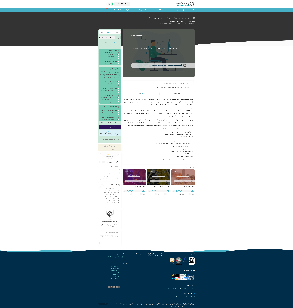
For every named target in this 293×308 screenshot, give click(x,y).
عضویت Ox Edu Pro (110, 117)
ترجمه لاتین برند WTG (110, 81)
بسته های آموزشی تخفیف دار (174, 289)
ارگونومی (111, 236)
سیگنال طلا (117, 272)
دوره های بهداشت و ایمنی (174, 18)
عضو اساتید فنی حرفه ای (109, 110)
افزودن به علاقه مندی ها (99, 22)
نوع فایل (118, 37)
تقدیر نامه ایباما (111, 61)
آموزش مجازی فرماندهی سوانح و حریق (185, 186)
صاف (100, 40)
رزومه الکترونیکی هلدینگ (114, 266)
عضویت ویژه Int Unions (109, 119)
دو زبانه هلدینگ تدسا (110, 52)
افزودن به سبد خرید (109, 127)
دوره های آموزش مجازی (187, 18)
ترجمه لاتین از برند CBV (109, 93)
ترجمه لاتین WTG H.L (110, 84)
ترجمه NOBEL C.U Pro (109, 91)
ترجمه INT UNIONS (110, 100)
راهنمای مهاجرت (116, 274)
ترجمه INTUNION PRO (109, 102)
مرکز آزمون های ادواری (114, 270)
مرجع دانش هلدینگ (115, 268)
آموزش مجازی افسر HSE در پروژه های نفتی (160, 186)
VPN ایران (190, 297)
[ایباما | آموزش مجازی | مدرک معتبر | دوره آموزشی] (183, 4)
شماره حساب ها (191, 289)
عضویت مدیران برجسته (110, 113)
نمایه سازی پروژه (111, 54)
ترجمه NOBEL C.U (110, 88)
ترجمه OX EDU (111, 95)
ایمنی (106, 236)
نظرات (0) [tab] (140, 93)
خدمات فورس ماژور (111, 63)
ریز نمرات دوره (111, 59)
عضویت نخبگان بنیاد (110, 108)
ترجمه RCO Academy (109, 97)
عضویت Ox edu (111, 115)
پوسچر (102, 236)
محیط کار (142, 102)
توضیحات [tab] (176, 93)
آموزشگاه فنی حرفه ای (110, 57)
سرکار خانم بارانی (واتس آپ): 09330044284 (114, 257)
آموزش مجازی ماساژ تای (140, 186)
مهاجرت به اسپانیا (115, 276)
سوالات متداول (184, 289)
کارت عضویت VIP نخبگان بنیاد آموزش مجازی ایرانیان (109, 133)
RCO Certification (115, 278)
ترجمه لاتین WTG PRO (109, 86)
